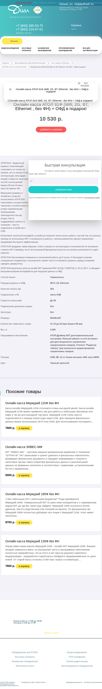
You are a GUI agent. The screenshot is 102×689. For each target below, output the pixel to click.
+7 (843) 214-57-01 (29, 29)
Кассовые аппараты (26, 49)
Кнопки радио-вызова (77, 661)
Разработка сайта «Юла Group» (34, 682)
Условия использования (93, 682)
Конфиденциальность (74, 682)
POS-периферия (77, 657)
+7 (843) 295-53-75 (29, 25)
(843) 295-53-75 (54, 629)
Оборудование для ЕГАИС (25, 652)
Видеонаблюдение (10, 48)
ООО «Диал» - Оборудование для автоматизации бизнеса (9, 683)
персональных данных (92, 197)
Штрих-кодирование (77, 652)
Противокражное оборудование (67, 49)
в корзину (24, 428)
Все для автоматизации (90, 49)
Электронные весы (25, 666)
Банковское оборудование (44, 49)
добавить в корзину (51, 129)
